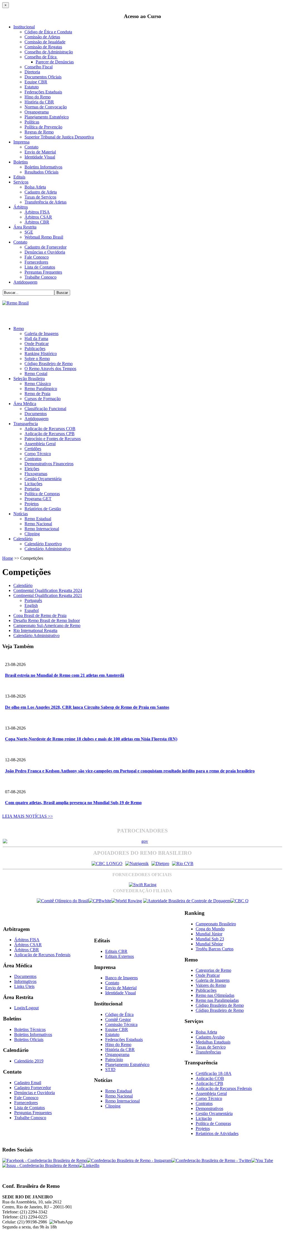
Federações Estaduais (43, 92)
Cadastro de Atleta (40, 192)
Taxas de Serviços (40, 197)
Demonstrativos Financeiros (48, 463)
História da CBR (39, 102)
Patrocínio (114, 1059)
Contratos (32, 458)
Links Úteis (24, 986)
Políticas (31, 122)
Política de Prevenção (43, 127)
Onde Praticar (36, 343)
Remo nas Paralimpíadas (217, 1000)
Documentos (35, 413)
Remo (18, 328)
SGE (28, 232)
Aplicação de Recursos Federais (42, 954)
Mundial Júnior (209, 933)
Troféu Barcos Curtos (215, 948)
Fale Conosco (36, 257)
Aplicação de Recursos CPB (49, 433)
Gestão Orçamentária (43, 478)
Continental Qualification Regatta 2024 (47, 590)
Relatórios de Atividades (217, 1133)
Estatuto (31, 87)
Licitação (204, 1118)
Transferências (208, 1052)
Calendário (23, 538)
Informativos (25, 981)
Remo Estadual (37, 518)
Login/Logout (26, 1007)
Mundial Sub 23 (210, 938)
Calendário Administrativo (47, 548)
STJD (110, 1069)
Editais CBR (116, 951)
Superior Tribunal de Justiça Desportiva (59, 137)
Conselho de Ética (41, 56)
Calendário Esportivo (43, 543)
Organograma (36, 112)
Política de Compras (42, 493)
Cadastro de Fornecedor (45, 247)
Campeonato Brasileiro (216, 923)
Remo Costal (35, 373)
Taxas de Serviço (211, 1047)
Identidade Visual (39, 157)
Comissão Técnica (121, 1024)
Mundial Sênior (209, 943)
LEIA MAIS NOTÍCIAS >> (27, 816)
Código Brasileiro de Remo (48, 363)
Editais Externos (119, 956)
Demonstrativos (209, 1108)
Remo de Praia (37, 393)
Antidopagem (25, 282)
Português (33, 600)
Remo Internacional (41, 528)
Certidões (32, 448)
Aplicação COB (210, 1078)
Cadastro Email (27, 1082)
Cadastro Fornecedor (32, 1087)
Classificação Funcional (45, 408)
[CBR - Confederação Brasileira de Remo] (15, 303)
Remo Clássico (37, 383)
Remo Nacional (38, 523)
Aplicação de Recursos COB (49, 428)
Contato (31, 147)
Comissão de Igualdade (44, 41)
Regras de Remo (39, 132)
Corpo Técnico (37, 453)
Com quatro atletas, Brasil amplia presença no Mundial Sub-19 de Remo (73, 802)
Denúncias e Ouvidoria (44, 252)
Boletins (20, 162)
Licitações (33, 483)
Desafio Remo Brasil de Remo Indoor (46, 620)
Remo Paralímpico (40, 388)
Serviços (20, 182)
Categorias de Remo (213, 970)
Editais (19, 177)
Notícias (20, 513)
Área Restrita (24, 227)
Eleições (31, 468)
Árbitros (20, 207)
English (31, 605)
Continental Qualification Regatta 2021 (47, 595)
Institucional (24, 26)
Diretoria (32, 72)
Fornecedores (36, 262)
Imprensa (21, 142)
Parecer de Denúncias (55, 62)
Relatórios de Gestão (42, 508)
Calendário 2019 (28, 1061)
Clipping (32, 533)
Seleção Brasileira (29, 378)
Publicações (34, 348)
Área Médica (24, 403)
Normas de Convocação (45, 107)
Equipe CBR (35, 82)
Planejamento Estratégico (46, 117)
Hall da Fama (36, 338)
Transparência (25, 423)
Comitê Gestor (118, 1019)
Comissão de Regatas (43, 46)
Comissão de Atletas (42, 36)
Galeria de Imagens (41, 333)
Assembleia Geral (40, 443)
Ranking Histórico (40, 353)
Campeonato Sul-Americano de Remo (46, 625)
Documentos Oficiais (43, 77)
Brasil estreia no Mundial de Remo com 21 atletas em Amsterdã (64, 675)
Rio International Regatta (35, 630)
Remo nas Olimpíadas (215, 995)
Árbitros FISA (37, 212)
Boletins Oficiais (28, 1039)
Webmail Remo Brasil (43, 237)
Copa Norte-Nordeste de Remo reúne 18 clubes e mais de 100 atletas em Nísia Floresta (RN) (91, 739)
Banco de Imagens (121, 977)
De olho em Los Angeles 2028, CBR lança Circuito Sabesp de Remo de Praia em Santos (87, 707)
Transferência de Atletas (45, 202)
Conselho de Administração (48, 51)
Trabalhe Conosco (40, 277)
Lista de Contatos (39, 267)
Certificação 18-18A (214, 1073)
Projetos (31, 503)
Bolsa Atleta (35, 187)
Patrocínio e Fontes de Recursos (52, 438)
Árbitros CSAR (38, 217)
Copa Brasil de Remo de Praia (40, 615)
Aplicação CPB (209, 1083)
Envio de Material (40, 152)
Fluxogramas (35, 473)
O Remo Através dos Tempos (50, 368)
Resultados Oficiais (41, 172)
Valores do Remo (211, 985)
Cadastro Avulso (210, 1037)
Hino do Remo (37, 97)
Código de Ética (119, 1014)
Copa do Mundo (210, 928)
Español (31, 610)
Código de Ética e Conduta (48, 31)
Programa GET (37, 498)
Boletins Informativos (43, 167)
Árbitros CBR (36, 222)
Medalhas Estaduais (213, 1042)
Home (7, 558)
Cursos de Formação (42, 398)
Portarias (32, 488)
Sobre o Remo (37, 358)
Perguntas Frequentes (43, 272)
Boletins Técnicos (30, 1029)
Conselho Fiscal (38, 67)
